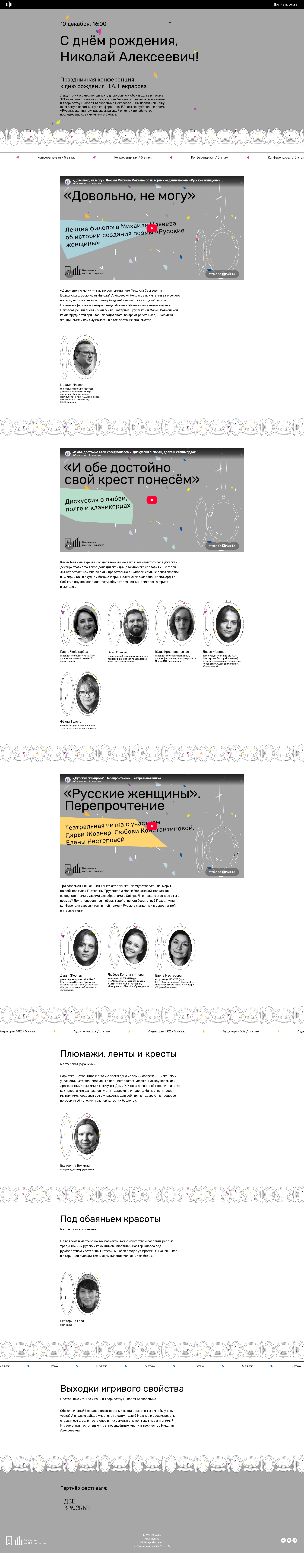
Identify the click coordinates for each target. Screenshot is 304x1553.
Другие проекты (286, 4)
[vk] (283, 1542)
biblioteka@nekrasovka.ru (152, 1542)
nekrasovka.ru (152, 1538)
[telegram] (294, 1542)
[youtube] (289, 1542)
